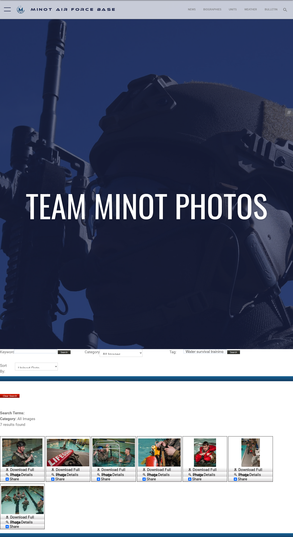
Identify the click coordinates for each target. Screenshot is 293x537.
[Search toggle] (285, 9)
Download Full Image (22, 469)
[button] (6, 9)
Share (14, 479)
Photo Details (21, 474)
